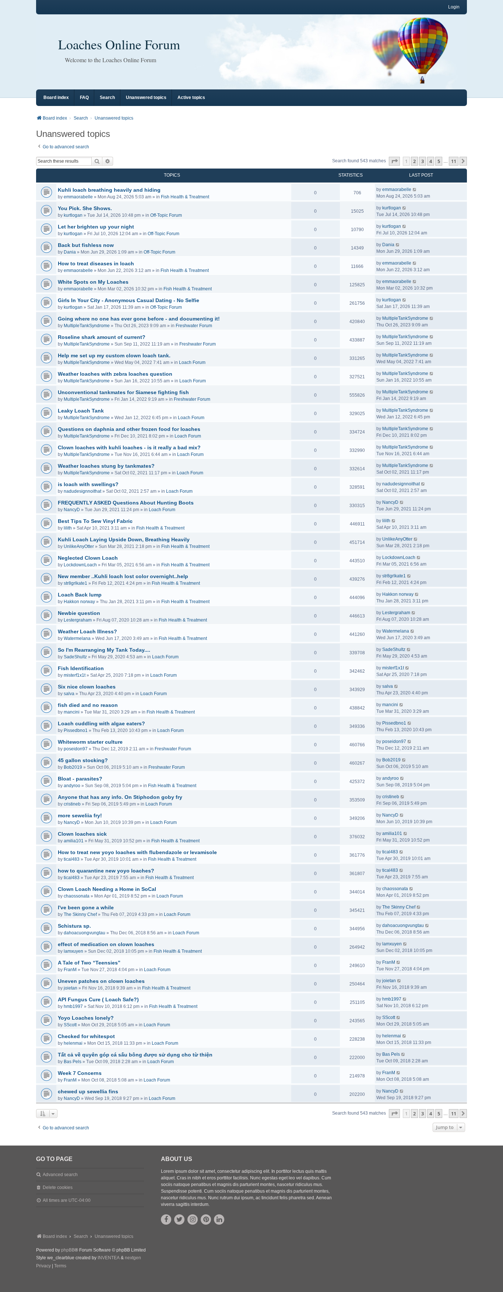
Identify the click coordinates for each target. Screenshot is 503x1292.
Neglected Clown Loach (88, 558)
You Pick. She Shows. (85, 208)
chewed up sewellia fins (88, 1091)
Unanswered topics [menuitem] (146, 97)
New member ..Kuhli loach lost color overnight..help (123, 576)
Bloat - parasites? (80, 779)
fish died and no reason (88, 705)
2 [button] (414, 161)
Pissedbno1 (76, 730)
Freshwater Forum (194, 325)
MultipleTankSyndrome (87, 325)
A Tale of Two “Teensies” (89, 963)
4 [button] (430, 161)
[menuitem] (43, 1266)
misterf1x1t (74, 675)
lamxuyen (73, 951)
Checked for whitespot (86, 1036)
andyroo (72, 785)
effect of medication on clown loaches (106, 944)
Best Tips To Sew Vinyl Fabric (95, 521)
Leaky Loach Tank (81, 411)
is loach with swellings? (88, 484)
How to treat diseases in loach (96, 263)
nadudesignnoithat (82, 491)
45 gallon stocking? (83, 760)
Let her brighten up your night (96, 227)
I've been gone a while (86, 907)
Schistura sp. (74, 926)
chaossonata (76, 896)
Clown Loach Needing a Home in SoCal (107, 889)
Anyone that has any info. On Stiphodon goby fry (120, 797)
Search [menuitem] (107, 97)
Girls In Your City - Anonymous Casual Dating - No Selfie (128, 300)
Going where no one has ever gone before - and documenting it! (139, 319)
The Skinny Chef (80, 914)
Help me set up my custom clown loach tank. (114, 355)
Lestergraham (78, 620)
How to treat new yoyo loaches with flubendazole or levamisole (137, 852)
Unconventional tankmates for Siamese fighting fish (123, 392)
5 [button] (438, 161)
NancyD (72, 509)
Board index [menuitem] (56, 97)
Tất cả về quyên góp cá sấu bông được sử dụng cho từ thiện (135, 1055)
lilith (68, 528)
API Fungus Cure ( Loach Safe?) (98, 999)
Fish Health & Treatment (185, 196)
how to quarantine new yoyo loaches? (106, 871)
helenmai (73, 1043)
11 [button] (453, 161)
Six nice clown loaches (87, 687)
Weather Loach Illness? (87, 631)
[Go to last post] (414, 189)
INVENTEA (109, 1257)
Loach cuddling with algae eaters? (101, 723)
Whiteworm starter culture (90, 742)
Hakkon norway (79, 601)
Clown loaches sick (82, 834)
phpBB (68, 1250)
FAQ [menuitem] (84, 97)
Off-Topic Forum (166, 215)
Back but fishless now (86, 245)
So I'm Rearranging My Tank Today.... (104, 650)
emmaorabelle (78, 196)
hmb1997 (73, 1006)
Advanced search (60, 1174)
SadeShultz (75, 656)
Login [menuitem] (454, 7)
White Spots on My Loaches (93, 282)
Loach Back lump (80, 595)
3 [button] (422, 161)
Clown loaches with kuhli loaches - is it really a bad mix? (129, 447)
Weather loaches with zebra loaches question (115, 374)
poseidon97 (76, 748)
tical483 (72, 859)
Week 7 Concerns (80, 1073)
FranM (70, 969)
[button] (394, 161)
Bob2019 (73, 767)
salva (69, 693)
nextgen (133, 1257)
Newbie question (79, 613)
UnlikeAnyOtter (79, 546)
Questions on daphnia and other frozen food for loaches (129, 429)
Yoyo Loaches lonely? (86, 1018)
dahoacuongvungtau (84, 932)
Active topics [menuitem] (191, 97)
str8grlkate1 (75, 583)
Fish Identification (81, 668)
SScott (70, 1024)
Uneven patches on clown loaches (101, 981)
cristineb (72, 804)
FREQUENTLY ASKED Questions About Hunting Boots (126, 503)
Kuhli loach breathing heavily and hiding (109, 190)
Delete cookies (58, 1187)
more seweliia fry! (80, 815)
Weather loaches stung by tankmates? (106, 466)
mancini (72, 712)
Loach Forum (192, 362)
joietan (70, 988)
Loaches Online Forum (119, 44)
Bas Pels (72, 1061)
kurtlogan (73, 215)
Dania (70, 252)
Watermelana (77, 638)
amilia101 (74, 840)
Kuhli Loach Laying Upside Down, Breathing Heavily (124, 539)
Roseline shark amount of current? (101, 337)
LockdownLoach (80, 564)
